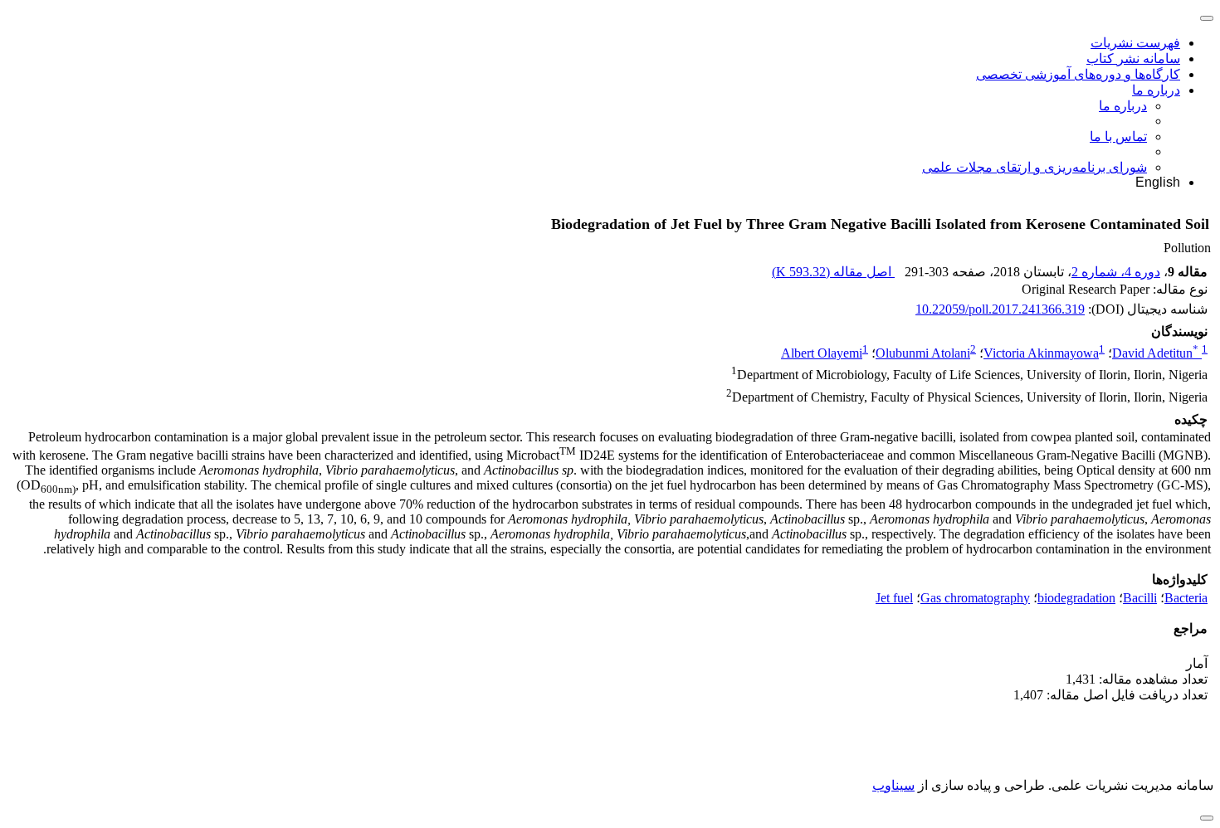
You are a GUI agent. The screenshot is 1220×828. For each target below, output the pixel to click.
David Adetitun (1155, 353)
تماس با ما (1118, 136)
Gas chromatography (975, 598)
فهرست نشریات (1135, 43)
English (1157, 182)
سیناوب (893, 785)
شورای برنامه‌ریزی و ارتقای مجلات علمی (1034, 167)
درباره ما (1156, 90)
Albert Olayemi (821, 353)
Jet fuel (894, 598)
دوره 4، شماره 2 (1115, 272)
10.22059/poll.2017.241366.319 (1000, 309)
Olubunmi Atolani (923, 353)
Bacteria (1186, 598)
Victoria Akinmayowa (1041, 353)
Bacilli (1140, 598)
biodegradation (1076, 598)
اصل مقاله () (833, 272)
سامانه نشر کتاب (1133, 58)
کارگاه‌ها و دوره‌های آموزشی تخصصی (1078, 74)
